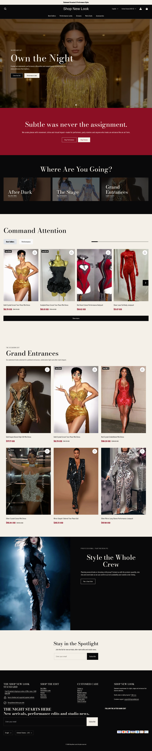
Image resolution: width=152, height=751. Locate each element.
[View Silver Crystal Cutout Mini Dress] (28, 481)
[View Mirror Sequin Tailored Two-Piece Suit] (76, 481)
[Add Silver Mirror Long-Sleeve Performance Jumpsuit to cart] (142, 451)
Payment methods (82, 693)
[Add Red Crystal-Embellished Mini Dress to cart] (142, 369)
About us (79, 690)
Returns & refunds (82, 697)
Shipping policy (81, 695)
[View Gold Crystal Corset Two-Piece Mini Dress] (21, 275)
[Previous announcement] (4, 2)
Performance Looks (32, 75)
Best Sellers (43, 688)
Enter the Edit (16, 75)
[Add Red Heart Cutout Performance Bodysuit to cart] (108, 252)
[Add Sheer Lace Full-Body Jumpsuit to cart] (144, 252)
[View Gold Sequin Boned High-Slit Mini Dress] (28, 399)
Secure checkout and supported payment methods (21, 697)
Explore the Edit (110, 196)
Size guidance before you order (16, 702)
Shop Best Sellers (12, 196)
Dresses (42, 693)
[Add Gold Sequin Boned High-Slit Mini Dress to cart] (47, 369)
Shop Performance (69, 140)
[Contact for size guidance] (5, 703)
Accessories (43, 697)
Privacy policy (81, 699)
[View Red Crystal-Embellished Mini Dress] (123, 399)
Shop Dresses (84, 140)
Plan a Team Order (88, 581)
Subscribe (92, 656)
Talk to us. (133, 695)
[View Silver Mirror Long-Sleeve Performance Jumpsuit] (123, 481)
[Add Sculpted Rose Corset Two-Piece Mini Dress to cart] (71, 252)
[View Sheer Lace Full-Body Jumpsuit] (131, 275)
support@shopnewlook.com (131, 699)
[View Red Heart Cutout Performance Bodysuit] (94, 275)
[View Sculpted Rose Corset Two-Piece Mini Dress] (57, 275)
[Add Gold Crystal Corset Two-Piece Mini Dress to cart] (34, 252)
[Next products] (145, 283)
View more (76, 318)
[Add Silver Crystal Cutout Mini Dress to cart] (47, 451)
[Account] (140, 8)
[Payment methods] (5, 698)
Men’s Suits (43, 695)
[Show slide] (76, 105)
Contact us (80, 688)
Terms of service (81, 701)
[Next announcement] (148, 2)
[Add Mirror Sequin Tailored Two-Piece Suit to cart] (94, 451)
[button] (5, 8)
